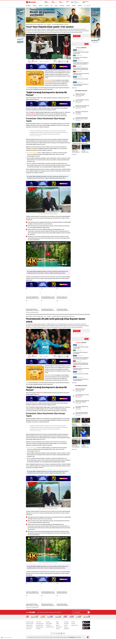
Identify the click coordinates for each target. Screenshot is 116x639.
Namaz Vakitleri (34, 617)
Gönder (86, 338)
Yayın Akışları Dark (39, 625)
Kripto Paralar (86, 617)
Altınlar (57, 621)
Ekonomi (46, 5)
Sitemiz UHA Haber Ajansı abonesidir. (7, 637)
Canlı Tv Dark (38, 621)
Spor (52, 5)
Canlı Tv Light (28, 628)
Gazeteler (80, 5)
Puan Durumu (58, 617)
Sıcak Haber (66, 628)
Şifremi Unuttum (74, 625)
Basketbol (49, 24)
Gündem (40, 5)
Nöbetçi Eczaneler (39, 626)
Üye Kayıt (73, 623)
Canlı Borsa (48, 621)
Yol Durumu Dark (29, 626)
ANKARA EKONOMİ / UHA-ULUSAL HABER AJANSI (34, 24)
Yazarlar (73, 5)
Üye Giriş (73, 621)
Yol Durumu (78, 617)
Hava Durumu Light (29, 621)
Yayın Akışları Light (39, 623)
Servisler (35, 5)
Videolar (68, 5)
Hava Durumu (50, 617)
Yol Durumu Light (29, 625)
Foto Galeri (62, 5)
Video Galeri (66, 623)
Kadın (56, 5)
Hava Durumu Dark (29, 623)
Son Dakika (28, 5)
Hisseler (65, 617)
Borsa (27, 617)
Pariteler (71, 617)
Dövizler (57, 623)
